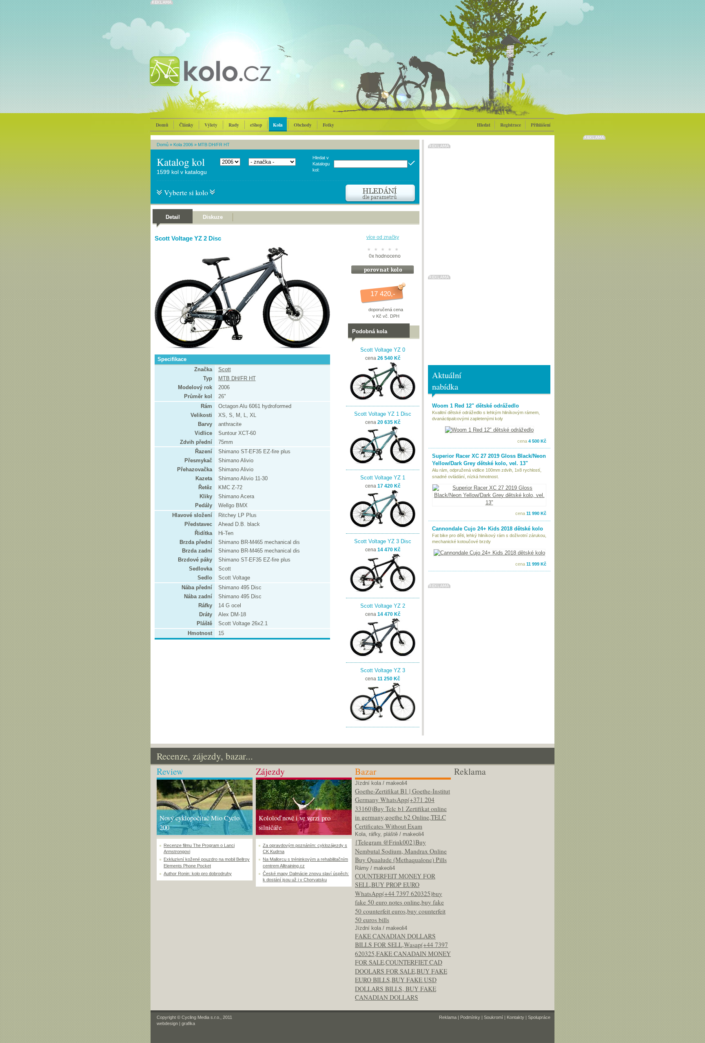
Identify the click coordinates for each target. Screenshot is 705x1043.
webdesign (167, 1023)
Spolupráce (539, 1017)
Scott (224, 369)
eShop (256, 124)
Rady (233, 124)
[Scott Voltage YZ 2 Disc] (240, 347)
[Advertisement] (502, 829)
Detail (173, 217)
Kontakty (515, 1017)
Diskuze (213, 217)
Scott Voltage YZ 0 (382, 350)
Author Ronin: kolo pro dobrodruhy (198, 873)
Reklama (448, 1017)
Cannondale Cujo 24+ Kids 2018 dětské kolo (487, 529)
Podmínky (470, 1017)
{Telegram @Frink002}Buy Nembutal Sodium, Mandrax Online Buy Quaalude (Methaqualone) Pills (401, 851)
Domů (162, 124)
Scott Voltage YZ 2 (382, 606)
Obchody (303, 124)
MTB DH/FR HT (214, 144)
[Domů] (232, 79)
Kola (278, 124)
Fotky (328, 124)
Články (186, 124)
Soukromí (493, 1017)
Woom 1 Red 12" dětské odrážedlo (475, 406)
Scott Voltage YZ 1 (382, 478)
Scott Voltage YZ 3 (382, 670)
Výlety (210, 124)
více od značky (382, 237)
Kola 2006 (183, 144)
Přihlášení (540, 124)
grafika (188, 1023)
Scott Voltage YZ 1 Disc (382, 414)
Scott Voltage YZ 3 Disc (382, 541)
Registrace (510, 124)
